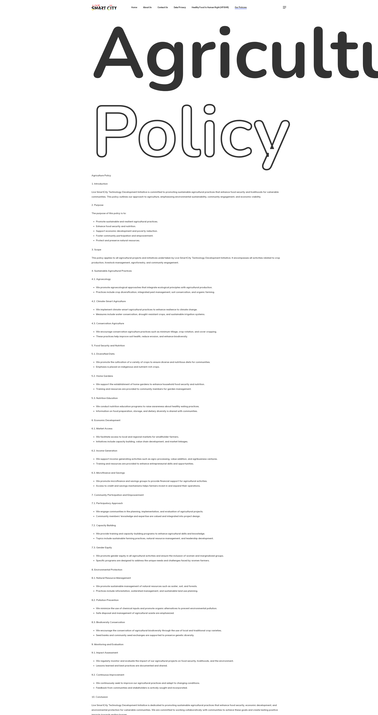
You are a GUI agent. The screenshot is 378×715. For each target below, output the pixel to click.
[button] (284, 7)
